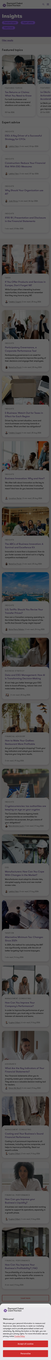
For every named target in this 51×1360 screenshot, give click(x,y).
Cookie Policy (19, 1336)
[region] (25, 1332)
